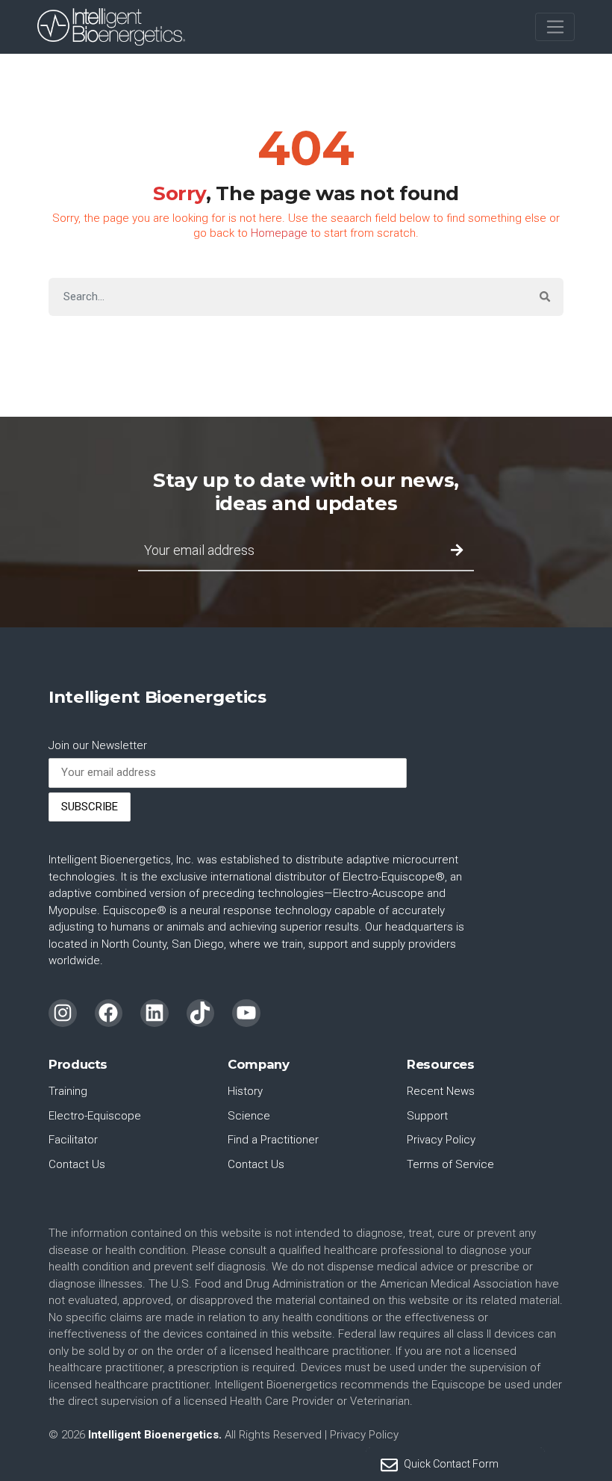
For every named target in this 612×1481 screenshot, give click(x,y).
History (245, 1091)
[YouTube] (246, 1013)
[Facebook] (109, 1013)
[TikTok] (201, 1013)
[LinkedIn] (154, 1013)
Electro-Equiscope (95, 1116)
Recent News (441, 1091)
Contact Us (77, 1164)
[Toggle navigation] (555, 27)
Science (249, 1116)
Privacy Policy (441, 1139)
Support (427, 1116)
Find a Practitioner (273, 1139)
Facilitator (73, 1139)
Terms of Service (450, 1164)
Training (68, 1091)
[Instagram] (63, 1013)
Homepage (279, 233)
